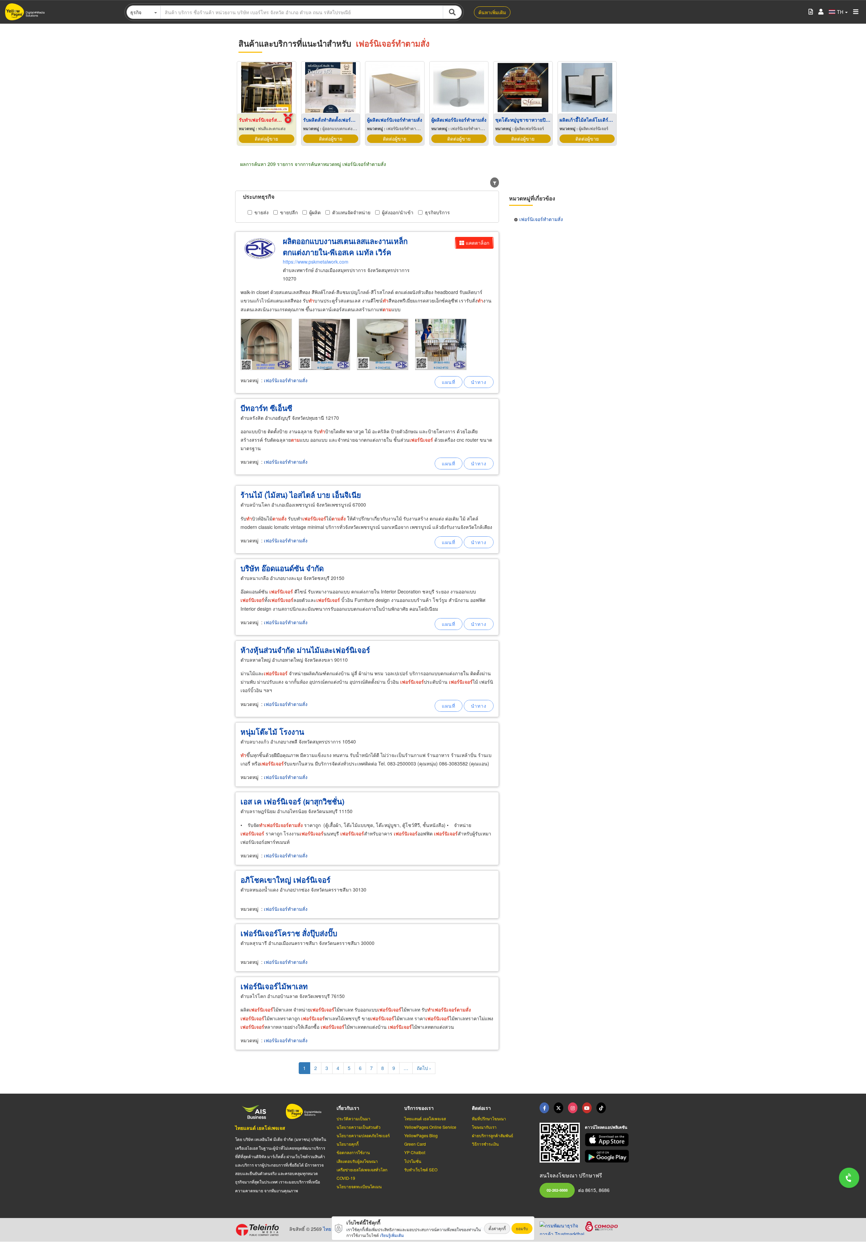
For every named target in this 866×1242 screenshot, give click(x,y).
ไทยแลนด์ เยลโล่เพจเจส (260, 1127)
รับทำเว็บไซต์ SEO (420, 1169)
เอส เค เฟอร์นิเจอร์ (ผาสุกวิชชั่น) (292, 801)
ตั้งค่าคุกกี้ (497, 1228)
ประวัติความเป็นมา (353, 1118)
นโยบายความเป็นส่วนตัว (359, 1127)
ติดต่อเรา (481, 1107)
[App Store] (608, 1139)
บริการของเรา (419, 1107)
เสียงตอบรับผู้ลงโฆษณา (357, 1161)
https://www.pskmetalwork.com (315, 261)
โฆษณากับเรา (484, 1127)
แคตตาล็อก (477, 242)
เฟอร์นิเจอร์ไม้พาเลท (274, 986)
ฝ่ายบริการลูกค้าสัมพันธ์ (492, 1135)
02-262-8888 (557, 1190)
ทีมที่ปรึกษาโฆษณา (489, 1118)
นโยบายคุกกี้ (348, 1144)
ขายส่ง (261, 212)
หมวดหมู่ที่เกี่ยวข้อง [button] (532, 198)
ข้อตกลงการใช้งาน (353, 1152)
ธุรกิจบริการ (437, 212)
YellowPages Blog (421, 1135)
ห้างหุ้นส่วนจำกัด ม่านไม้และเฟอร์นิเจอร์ (305, 649)
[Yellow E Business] (544, 1107)
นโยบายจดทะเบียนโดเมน (359, 1186)
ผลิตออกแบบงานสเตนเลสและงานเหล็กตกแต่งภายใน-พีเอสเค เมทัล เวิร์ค (345, 247)
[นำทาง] (479, 382)
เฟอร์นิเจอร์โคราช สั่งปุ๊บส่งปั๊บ (289, 933)
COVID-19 (346, 1178)
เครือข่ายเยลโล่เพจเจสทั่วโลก (362, 1169)
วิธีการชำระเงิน (485, 1144)
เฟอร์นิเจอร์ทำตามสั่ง (285, 380)
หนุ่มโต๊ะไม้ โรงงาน (272, 731)
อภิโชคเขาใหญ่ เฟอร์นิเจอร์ (286, 879)
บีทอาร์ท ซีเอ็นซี (266, 408)
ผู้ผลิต (315, 212)
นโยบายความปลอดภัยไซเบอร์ (363, 1135)
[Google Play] (608, 1156)
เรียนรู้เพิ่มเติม (392, 1235)
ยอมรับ (522, 1228)
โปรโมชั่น (412, 1161)
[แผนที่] (448, 382)
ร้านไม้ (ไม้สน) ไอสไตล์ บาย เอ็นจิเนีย (301, 494)
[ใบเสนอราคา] (810, 12)
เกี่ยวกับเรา (348, 1107)
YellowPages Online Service (430, 1127)
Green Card (415, 1144)
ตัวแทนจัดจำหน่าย (351, 212)
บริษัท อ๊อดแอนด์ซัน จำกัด (282, 568)
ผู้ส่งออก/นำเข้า (397, 212)
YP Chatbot (414, 1152)
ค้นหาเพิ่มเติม (492, 12)
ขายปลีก (289, 212)
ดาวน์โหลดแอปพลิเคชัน (606, 1127)
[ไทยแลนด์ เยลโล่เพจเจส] (558, 1107)
